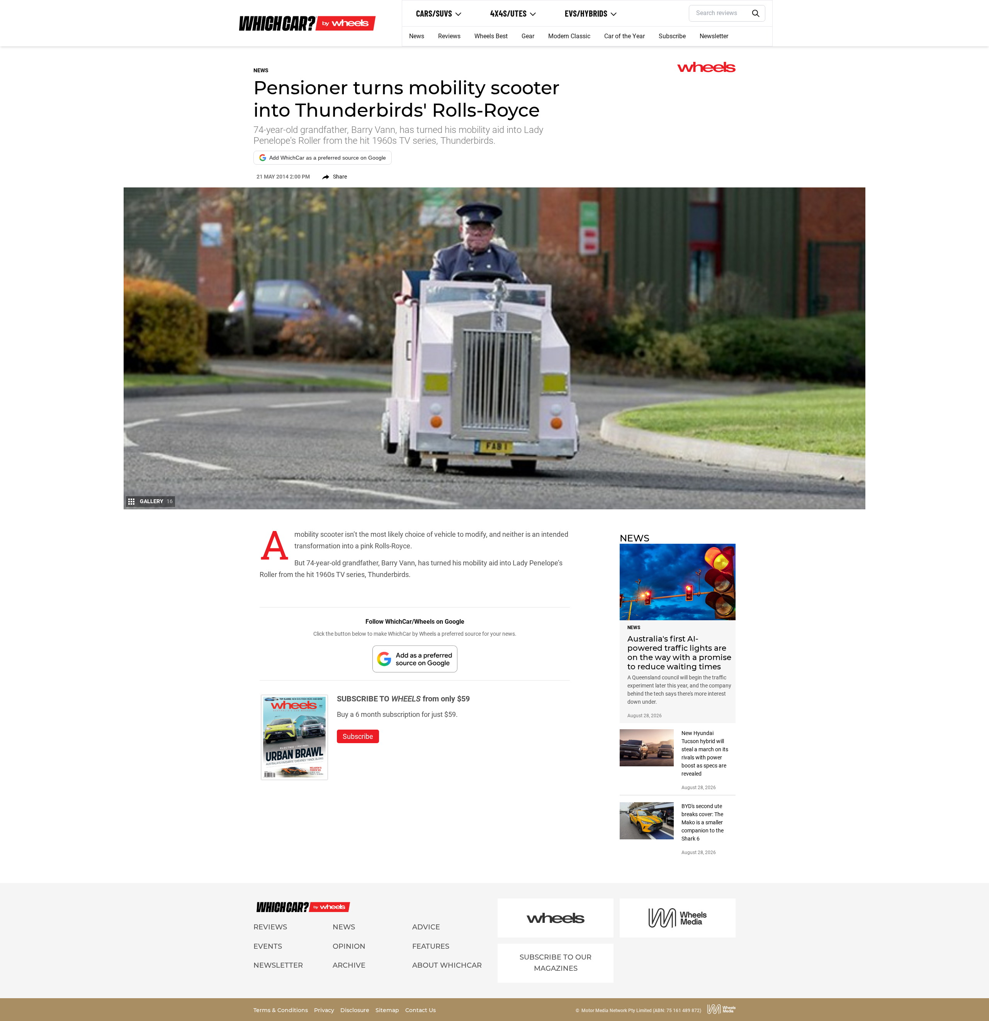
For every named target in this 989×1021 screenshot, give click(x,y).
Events (267, 946)
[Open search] (756, 13)
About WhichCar (447, 965)
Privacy (325, 1010)
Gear (528, 36)
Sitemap (388, 1010)
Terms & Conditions (281, 1010)
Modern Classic (569, 36)
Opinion (349, 946)
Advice (426, 927)
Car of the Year (624, 36)
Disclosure (355, 1010)
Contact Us (420, 1010)
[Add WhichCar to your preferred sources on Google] (414, 659)
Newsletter (714, 36)
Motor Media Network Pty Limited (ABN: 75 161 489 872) (641, 1010)
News (416, 36)
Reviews (449, 36)
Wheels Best (491, 36)
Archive (349, 965)
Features (430, 946)
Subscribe (672, 36)
